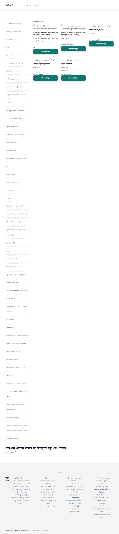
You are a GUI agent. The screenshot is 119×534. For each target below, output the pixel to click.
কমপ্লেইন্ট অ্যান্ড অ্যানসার (13, 351)
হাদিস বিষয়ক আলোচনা (12, 439)
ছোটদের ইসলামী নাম (66, 64)
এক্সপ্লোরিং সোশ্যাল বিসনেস (14, 55)
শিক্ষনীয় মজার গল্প (11, 150)
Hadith (9, 103)
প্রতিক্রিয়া (46, 530)
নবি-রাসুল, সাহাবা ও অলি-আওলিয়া (16, 111)
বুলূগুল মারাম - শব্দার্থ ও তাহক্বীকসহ (16, 275)
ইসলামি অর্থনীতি (11, 243)
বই (7, 166)
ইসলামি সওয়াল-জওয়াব (13, 359)
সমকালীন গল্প (10, 190)
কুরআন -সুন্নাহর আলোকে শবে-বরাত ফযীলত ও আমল (16, 407)
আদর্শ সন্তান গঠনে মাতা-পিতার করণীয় (16, 383)
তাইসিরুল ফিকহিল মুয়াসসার (14, 23)
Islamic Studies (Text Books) (17, 291)
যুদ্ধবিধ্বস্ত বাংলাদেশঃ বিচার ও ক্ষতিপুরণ (16, 343)
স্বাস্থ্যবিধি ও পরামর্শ (12, 259)
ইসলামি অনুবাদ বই (11, 39)
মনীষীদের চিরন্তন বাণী (12, 283)
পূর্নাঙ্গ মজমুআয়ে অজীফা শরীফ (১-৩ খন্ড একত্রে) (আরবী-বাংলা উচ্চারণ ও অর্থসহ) (17, 428)
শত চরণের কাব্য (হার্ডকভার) (96, 30)
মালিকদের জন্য (37, 530)
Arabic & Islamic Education (16, 222)
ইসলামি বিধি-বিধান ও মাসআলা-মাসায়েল (17, 336)
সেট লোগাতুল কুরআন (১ (13, 79)
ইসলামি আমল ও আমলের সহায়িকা (15, 206)
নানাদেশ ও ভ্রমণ (11, 251)
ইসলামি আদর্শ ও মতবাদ (13, 71)
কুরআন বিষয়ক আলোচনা (13, 127)
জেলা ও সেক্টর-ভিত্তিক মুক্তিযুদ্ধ (15, 63)
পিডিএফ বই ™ (59, 472)
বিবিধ (8, 47)
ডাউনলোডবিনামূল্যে (45, 51)
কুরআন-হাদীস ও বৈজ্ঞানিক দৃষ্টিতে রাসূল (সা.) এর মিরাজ (16, 232)
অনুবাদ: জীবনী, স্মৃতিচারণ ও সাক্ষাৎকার (16, 95)
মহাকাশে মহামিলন (11, 174)
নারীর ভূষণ (9, 375)
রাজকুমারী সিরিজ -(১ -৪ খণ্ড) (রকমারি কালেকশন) (16, 309)
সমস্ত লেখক (27, 5)
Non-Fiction (11, 299)
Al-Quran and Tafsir (14, 119)
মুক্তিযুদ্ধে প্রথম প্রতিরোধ (13, 182)
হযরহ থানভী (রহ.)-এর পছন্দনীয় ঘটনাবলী (17, 214)
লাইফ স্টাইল (10, 198)
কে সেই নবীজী (10, 320)
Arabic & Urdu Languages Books (16, 393)
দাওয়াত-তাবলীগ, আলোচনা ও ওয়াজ (16, 367)
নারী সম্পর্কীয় (10, 328)
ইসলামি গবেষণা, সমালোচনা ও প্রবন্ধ (16, 158)
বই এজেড (37, 5)
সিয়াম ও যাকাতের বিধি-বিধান (14, 31)
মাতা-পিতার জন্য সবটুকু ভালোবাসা (15, 87)
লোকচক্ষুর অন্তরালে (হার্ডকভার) (41, 64)
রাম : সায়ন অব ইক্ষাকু (12, 418)
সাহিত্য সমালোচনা (11, 142)
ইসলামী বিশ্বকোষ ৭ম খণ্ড (13, 267)
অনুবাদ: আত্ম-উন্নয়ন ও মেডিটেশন (15, 134)
